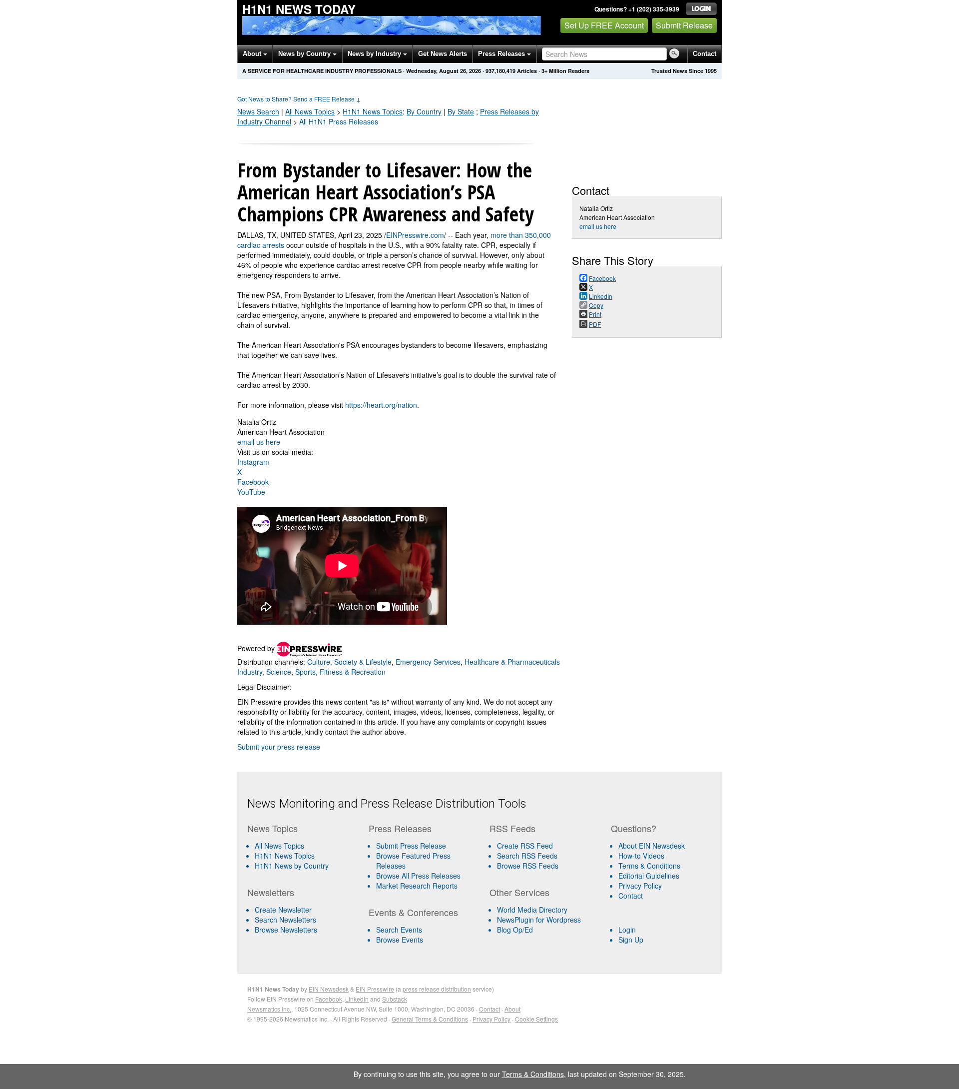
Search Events (399, 930)
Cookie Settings (536, 1019)
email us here (258, 442)
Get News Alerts (442, 53)
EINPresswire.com (415, 235)
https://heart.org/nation (381, 405)
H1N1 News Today (299, 8)
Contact (704, 53)
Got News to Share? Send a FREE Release (299, 98)
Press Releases (502, 53)
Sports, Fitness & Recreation (340, 672)
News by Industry (375, 53)
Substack (394, 999)
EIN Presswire (375, 989)
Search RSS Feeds (527, 856)
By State (461, 111)
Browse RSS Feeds (527, 866)
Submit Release (684, 25)
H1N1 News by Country (292, 866)
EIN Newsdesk (329, 989)
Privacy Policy (640, 886)
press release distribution (437, 989)
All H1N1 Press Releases (338, 121)
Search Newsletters (285, 920)
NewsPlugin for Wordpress (539, 920)
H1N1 (373, 111)
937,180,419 (500, 70)
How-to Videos (641, 856)
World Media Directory (532, 910)
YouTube (251, 492)
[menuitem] (304, 856)
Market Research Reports (417, 886)
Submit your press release (278, 747)
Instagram (253, 462)
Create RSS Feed (525, 846)
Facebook (253, 482)
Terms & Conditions (649, 866)
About (253, 53)
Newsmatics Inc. (269, 1009)
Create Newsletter (283, 910)
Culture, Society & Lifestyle (349, 662)
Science (278, 672)
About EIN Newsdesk (651, 846)
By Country (424, 111)
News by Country (305, 53)
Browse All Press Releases (418, 876)
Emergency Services (428, 662)
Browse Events (399, 940)
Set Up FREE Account (604, 25)
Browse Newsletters (286, 930)
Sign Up (630, 940)
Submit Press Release (411, 846)
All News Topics (310, 111)
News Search (258, 111)
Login (627, 930)
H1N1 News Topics (285, 856)
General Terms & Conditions (430, 1019)
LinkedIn (357, 999)
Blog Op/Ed (515, 930)
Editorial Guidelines (648, 876)
